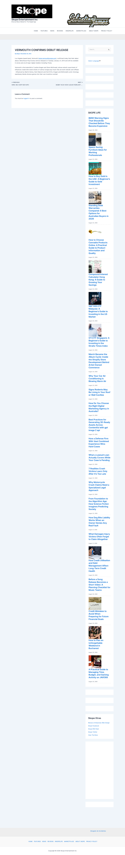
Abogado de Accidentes (98, 831)
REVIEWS (50, 841)
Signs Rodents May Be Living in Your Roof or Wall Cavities (99, 392)
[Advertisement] (101, 769)
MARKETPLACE (69, 841)
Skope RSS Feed (93, 728)
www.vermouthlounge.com (47, 58)
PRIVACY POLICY (91, 841)
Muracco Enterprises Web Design (99, 722)
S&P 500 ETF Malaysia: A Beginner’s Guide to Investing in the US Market (98, 311)
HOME (30, 841)
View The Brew (93, 734)
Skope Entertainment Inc (24, 19)
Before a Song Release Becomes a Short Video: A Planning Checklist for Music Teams (99, 584)
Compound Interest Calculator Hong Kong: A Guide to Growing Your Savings (98, 279)
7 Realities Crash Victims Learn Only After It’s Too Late (98, 471)
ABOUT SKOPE (80, 841)
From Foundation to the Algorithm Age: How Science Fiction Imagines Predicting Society (99, 503)
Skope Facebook (93, 725)
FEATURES (37, 841)
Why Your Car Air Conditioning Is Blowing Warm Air (97, 378)
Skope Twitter (92, 731)
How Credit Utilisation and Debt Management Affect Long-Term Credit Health (99, 565)
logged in (26, 98)
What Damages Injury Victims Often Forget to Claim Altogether (99, 536)
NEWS (44, 841)
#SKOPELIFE (59, 841)
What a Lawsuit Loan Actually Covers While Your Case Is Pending (99, 457)
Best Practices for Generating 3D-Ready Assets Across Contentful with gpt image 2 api (99, 424)
